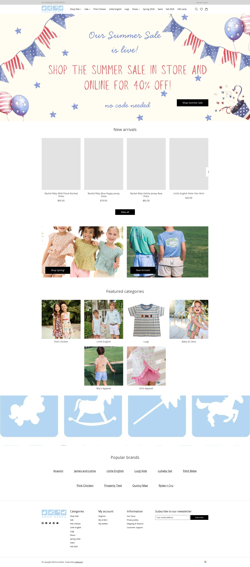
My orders (102, 520)
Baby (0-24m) (189, 341)
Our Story (131, 516)
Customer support (135, 527)
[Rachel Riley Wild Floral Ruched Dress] (61, 164)
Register (102, 516)
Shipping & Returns (135, 523)
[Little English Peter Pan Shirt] (188, 164)
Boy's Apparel (103, 388)
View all (125, 212)
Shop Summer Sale (193, 102)
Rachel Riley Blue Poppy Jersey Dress (104, 195)
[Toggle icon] (196, 9)
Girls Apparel (146, 388)
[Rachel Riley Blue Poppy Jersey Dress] (103, 164)
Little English (115, 9)
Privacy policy (132, 520)
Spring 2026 (149, 9)
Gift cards (182, 9)
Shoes (72, 535)
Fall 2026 (170, 9)
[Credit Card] (205, 562)
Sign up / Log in (202, 2)
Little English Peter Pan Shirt (188, 193)
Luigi (127, 9)
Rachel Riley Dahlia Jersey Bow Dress (146, 195)
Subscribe (199, 517)
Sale (72, 520)
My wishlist (103, 523)
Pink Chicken (99, 9)
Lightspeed (78, 562)
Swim (160, 9)
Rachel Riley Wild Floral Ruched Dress (61, 195)
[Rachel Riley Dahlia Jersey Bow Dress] (146, 164)
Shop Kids (74, 516)
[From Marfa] (52, 9)
